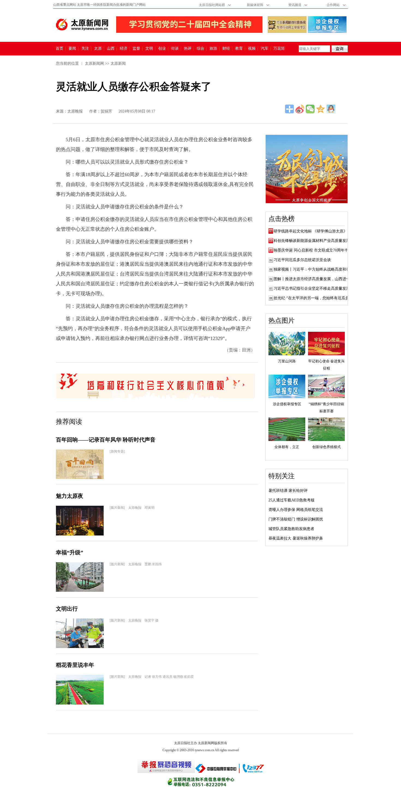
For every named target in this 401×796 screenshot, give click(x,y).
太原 (98, 49)
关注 (85, 49)
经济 (123, 49)
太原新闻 (118, 63)
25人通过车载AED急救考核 (291, 500)
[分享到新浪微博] (299, 109)
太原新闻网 (94, 63)
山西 (111, 49)
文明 (149, 49)
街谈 (175, 49)
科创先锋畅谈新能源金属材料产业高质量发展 (312, 241)
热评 (187, 49)
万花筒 (278, 49)
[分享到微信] (310, 109)
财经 (226, 49)
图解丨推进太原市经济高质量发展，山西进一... (313, 279)
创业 (162, 49)
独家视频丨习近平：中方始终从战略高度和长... (313, 269)
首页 (59, 49)
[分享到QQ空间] (320, 109)
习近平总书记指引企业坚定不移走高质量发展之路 (316, 288)
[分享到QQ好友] (331, 109)
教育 (239, 49)
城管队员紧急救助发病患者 (291, 529)
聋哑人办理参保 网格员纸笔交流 (295, 510)
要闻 (72, 49)
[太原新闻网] (82, 24)
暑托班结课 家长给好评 (288, 491)
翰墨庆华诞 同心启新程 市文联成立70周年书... (313, 250)
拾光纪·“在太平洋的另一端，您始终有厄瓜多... (313, 298)
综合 (200, 49)
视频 (252, 49)
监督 (136, 49)
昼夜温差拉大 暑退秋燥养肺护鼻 (295, 538)
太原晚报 (75, 111)
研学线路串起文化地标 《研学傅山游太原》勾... (314, 231)
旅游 (213, 49)
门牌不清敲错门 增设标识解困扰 (295, 519)
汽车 (264, 49)
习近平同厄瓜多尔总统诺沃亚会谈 (302, 260)
